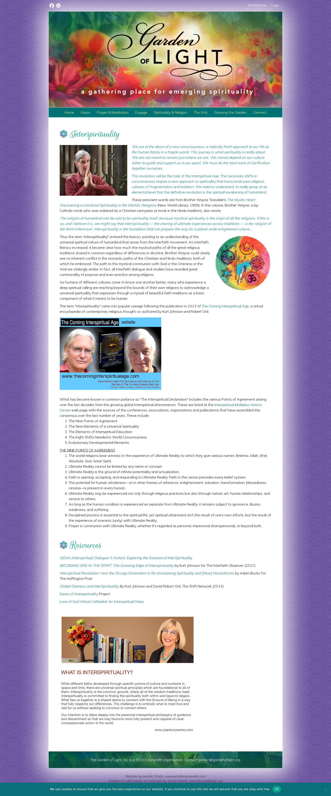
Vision (85, 112)
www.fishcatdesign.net (205, 781)
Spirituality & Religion (170, 112)
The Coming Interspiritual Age (225, 306)
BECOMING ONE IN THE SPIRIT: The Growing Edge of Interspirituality (116, 565)
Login (275, 5)
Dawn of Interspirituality (79, 594)
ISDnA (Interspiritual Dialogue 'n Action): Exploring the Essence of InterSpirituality (126, 558)
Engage (141, 112)
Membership (257, 5)
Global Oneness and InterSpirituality (89, 586)
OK (277, 789)
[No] (325, 789)
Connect (260, 112)
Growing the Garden (230, 112)
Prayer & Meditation (113, 112)
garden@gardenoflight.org (219, 759)
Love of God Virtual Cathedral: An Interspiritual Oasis (102, 601)
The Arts (201, 112)
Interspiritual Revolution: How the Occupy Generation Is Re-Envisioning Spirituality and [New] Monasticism (147, 573)
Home (69, 112)
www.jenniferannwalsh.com (185, 776)
